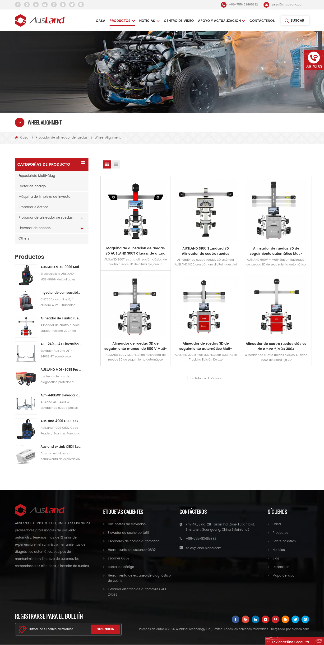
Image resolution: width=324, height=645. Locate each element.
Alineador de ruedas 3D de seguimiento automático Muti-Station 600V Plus (276, 251)
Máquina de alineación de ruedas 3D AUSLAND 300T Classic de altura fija (136, 251)
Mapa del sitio (283, 575)
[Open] (314, 60)
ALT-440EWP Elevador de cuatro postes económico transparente (61, 395)
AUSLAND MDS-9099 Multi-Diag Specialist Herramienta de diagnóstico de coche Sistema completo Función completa (61, 267)
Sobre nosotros (284, 541)
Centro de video (179, 21)
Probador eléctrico (33, 207)
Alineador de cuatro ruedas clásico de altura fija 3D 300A (61, 318)
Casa (100, 21)
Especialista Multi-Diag (37, 175)
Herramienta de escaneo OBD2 (132, 550)
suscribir (105, 629)
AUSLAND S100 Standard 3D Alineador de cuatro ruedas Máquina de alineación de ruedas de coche (205, 251)
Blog (276, 558)
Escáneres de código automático (133, 541)
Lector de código (32, 186)
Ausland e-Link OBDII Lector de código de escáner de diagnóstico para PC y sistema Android (61, 446)
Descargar (281, 567)
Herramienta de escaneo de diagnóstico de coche (139, 578)
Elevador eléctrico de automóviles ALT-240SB (138, 592)
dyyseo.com (300, 629)
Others (24, 238)
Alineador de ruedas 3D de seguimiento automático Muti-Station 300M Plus (205, 346)
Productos (120, 21)
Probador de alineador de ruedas (62, 137)
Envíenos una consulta (290, 642)
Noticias (279, 550)
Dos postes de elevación (127, 524)
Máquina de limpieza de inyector (45, 196)
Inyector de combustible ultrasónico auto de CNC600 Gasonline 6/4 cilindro (61, 292)
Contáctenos (262, 21)
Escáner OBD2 (119, 558)
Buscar (297, 20)
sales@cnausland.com (288, 4)
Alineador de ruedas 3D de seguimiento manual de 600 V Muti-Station (135, 346)
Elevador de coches (35, 228)
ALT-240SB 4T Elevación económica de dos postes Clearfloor (61, 344)
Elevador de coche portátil (128, 532)
